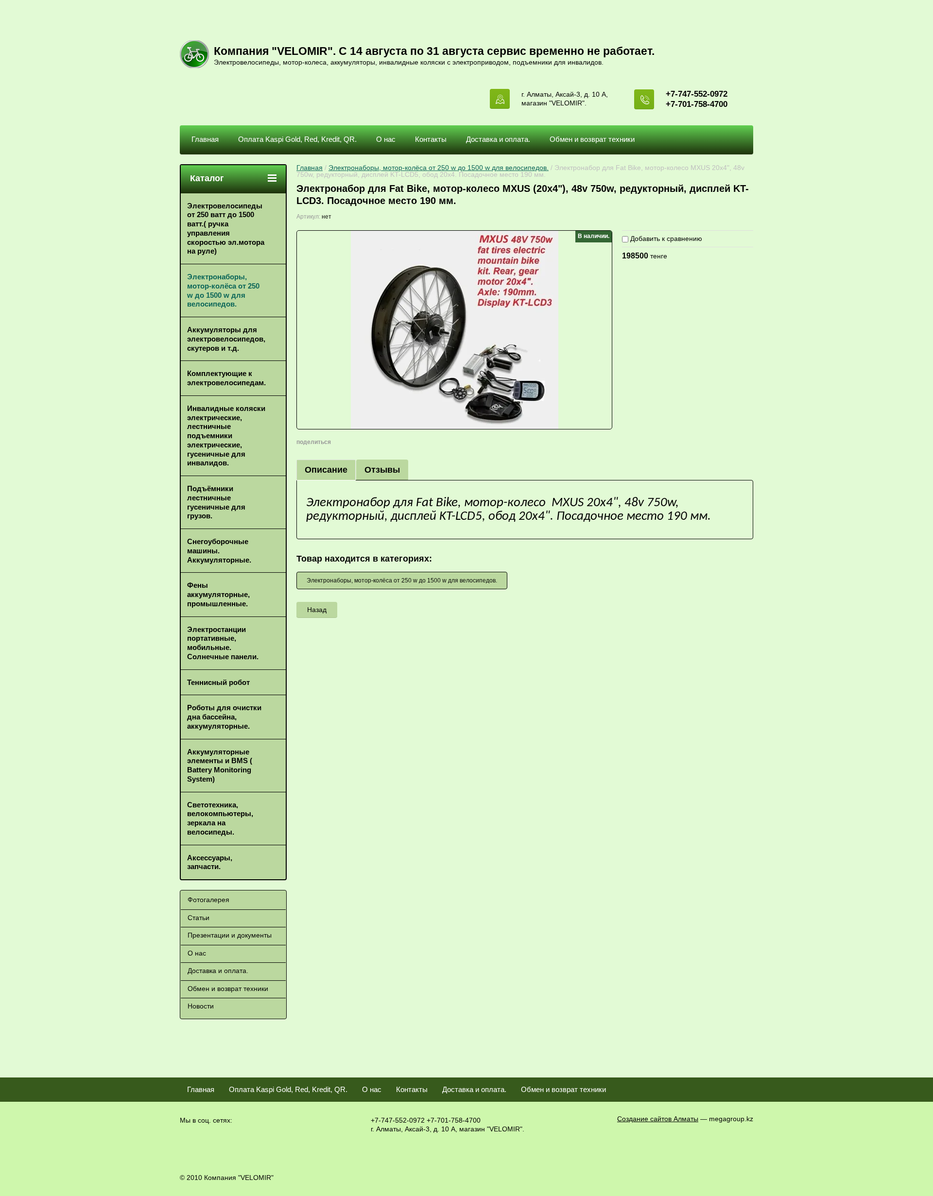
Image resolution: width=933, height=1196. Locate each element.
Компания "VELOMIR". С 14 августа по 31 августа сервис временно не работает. (434, 51)
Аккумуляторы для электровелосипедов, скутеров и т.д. (226, 338)
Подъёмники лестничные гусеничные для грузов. (216, 502)
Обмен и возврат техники (592, 139)
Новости (201, 1006)
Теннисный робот (218, 682)
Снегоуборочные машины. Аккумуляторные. (219, 550)
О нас (386, 139)
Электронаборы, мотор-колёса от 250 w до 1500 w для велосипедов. (438, 167)
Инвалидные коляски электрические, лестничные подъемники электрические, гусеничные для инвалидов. (226, 435)
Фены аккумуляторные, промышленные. (218, 594)
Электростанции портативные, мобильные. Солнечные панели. (223, 643)
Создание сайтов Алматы (657, 1119)
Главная (205, 139)
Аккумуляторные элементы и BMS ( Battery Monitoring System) (219, 765)
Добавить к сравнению (665, 238)
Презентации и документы (230, 935)
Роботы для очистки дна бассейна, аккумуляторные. (224, 716)
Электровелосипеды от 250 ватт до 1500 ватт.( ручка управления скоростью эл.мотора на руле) (225, 229)
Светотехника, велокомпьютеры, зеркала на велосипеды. (220, 818)
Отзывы (382, 470)
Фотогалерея (208, 900)
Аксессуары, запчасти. (209, 862)
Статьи (198, 918)
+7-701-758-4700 (696, 104)
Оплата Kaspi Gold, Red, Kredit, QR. (297, 139)
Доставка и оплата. (498, 139)
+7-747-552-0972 (696, 94)
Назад (317, 610)
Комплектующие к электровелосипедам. (226, 378)
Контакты (431, 139)
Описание (326, 470)
